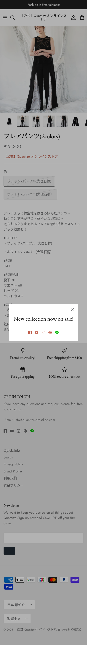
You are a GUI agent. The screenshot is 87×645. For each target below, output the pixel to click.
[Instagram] (43, 332)
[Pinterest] (50, 332)
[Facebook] (30, 332)
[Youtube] (36, 332)
